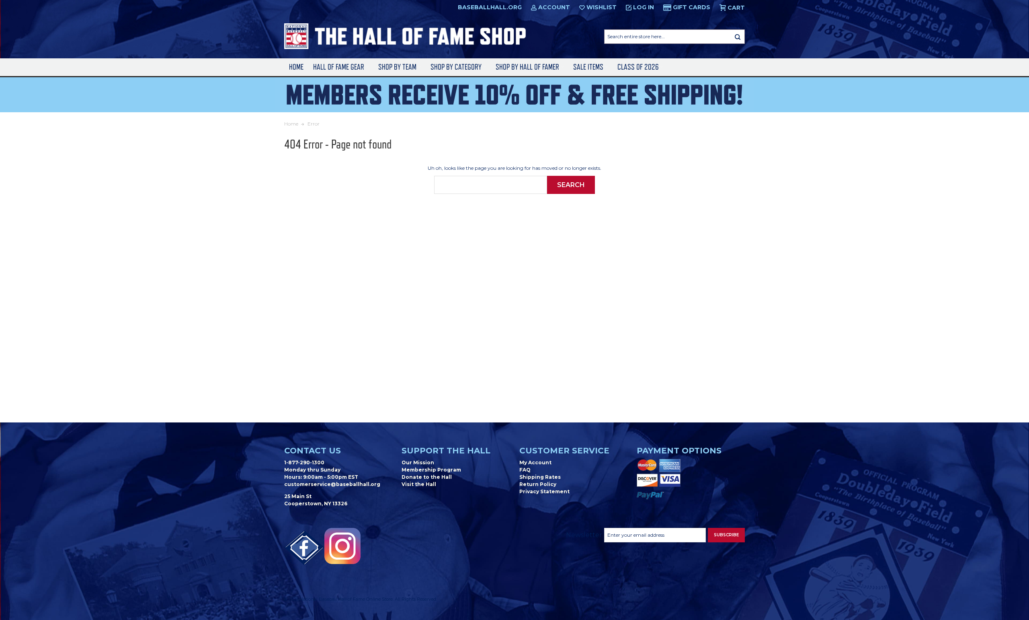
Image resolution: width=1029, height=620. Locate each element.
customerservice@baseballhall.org (332, 484)
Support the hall (446, 450)
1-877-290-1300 (304, 462)
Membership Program (431, 470)
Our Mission (418, 462)
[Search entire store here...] (737, 36)
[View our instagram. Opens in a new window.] (342, 546)
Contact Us (312, 450)
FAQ (525, 470)
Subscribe (726, 535)
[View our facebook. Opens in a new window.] (304, 548)
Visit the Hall (419, 484)
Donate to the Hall (427, 477)
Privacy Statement (544, 491)
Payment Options (679, 450)
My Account (535, 462)
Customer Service (564, 450)
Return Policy (537, 484)
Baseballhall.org (490, 7)
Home (296, 67)
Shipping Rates (540, 477)
